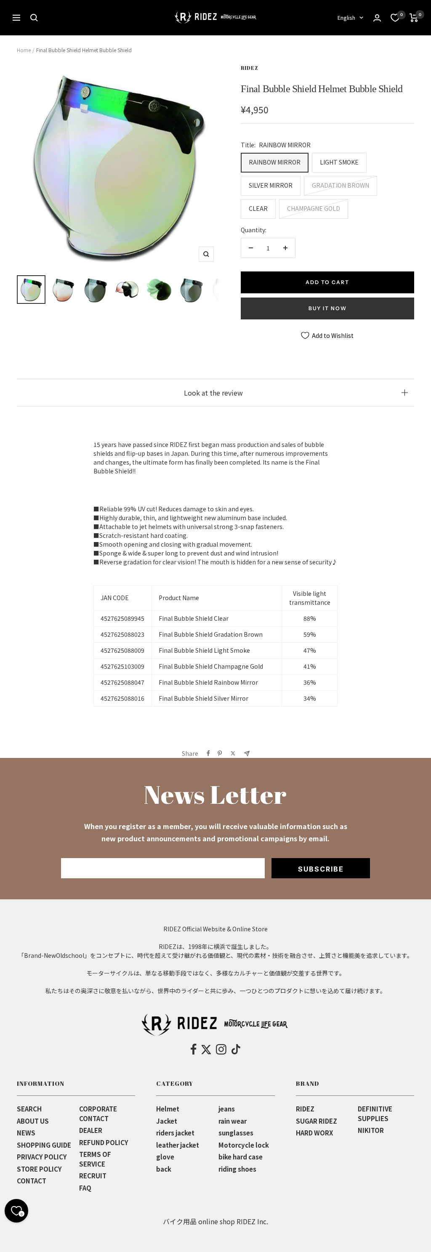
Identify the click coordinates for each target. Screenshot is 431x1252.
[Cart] (414, 17)
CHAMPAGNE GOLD (313, 208)
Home (24, 49)
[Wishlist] (395, 17)
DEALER (90, 1130)
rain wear (232, 1120)
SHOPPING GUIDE (44, 1144)
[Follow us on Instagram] (221, 1049)
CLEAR (258, 208)
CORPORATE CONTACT (98, 1113)
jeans (226, 1108)
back (163, 1168)
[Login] (377, 17)
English (346, 17)
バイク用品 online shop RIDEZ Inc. (215, 1221)
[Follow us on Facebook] (194, 1049)
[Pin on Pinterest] (220, 753)
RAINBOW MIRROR (275, 162)
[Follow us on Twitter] (206, 1049)
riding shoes (237, 1168)
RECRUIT (92, 1175)
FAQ (85, 1187)
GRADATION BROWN (340, 185)
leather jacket (177, 1144)
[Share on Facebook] (208, 753)
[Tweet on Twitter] (233, 753)
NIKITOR (371, 1130)
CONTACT (31, 1180)
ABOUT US (33, 1120)
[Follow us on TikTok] (235, 1049)
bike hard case (240, 1156)
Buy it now (328, 308)
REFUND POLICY (103, 1142)
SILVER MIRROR (271, 185)
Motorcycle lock (243, 1144)
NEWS (26, 1132)
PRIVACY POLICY (42, 1156)
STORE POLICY (39, 1168)
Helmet (167, 1108)
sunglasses (235, 1132)
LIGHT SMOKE (339, 162)
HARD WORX (314, 1132)
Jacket (166, 1120)
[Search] (34, 17)
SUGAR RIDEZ (316, 1120)
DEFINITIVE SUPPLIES (375, 1113)
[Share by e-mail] (247, 753)
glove (165, 1156)
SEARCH (29, 1108)
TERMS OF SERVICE (95, 1159)
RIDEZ (249, 67)
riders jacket (175, 1132)
